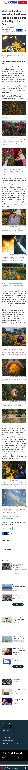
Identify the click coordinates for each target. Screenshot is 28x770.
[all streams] (26, 768)
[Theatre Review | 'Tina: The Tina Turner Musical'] (7, 701)
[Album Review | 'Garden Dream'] (7, 692)
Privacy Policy (6, 737)
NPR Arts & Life (7, 528)
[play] (2, 768)
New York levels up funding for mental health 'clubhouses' (19, 597)
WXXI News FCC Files (8, 740)
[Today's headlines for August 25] (7, 661)
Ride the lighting (16, 679)
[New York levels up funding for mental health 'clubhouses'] (7, 598)
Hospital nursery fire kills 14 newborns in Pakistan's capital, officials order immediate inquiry (19, 567)
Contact (5, 733)
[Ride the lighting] (7, 682)
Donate (23, 2)
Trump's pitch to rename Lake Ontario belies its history (18, 586)
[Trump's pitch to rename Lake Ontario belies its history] (7, 587)
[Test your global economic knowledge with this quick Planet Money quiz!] (7, 620)
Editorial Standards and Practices (11, 744)
